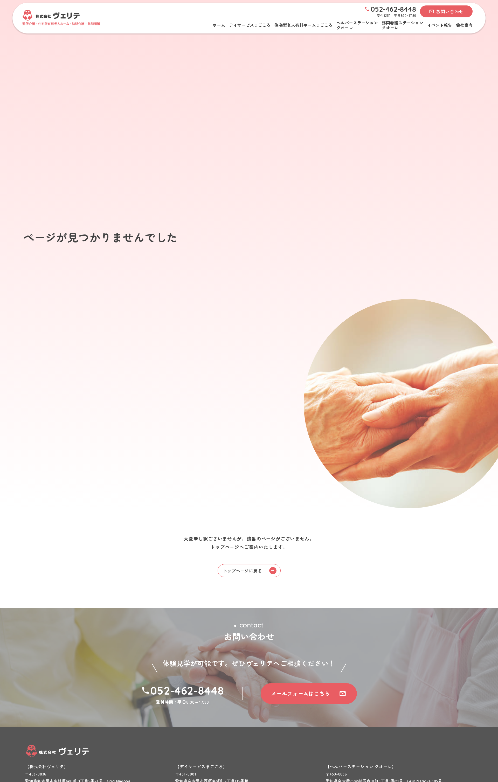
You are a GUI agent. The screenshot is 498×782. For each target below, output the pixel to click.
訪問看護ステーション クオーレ (402, 25)
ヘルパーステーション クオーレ (357, 25)
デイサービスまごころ (250, 25)
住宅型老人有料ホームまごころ (303, 25)
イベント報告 (439, 25)
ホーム (219, 25)
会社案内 (464, 25)
